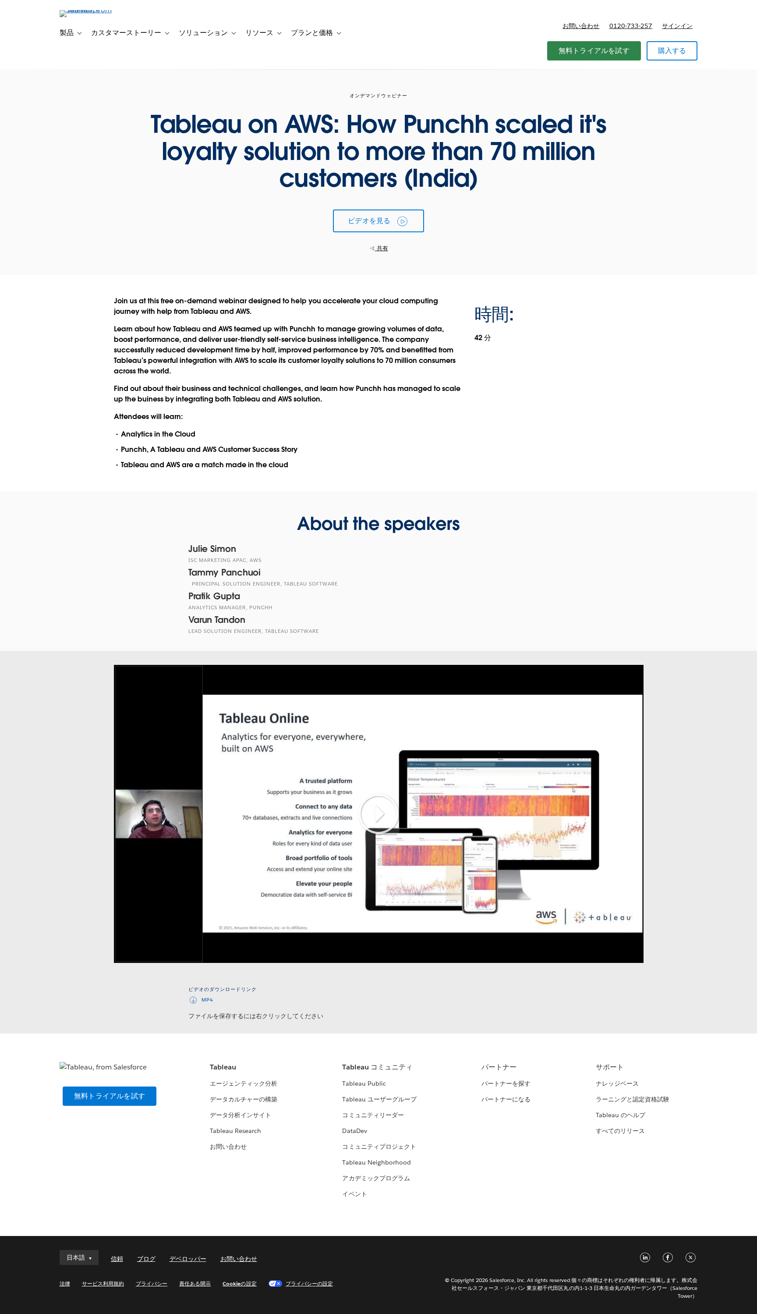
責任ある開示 (195, 1283)
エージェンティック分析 (243, 1083)
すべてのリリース (620, 1131)
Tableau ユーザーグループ (379, 1099)
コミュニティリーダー (372, 1115)
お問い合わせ (580, 26)
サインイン (677, 26)
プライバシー (151, 1283)
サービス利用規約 (103, 1283)
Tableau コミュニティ (377, 1067)
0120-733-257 (630, 26)
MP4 (207, 1000)
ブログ (146, 1259)
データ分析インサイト (240, 1115)
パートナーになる (506, 1099)
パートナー (498, 1067)
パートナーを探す (506, 1083)
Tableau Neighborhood (376, 1162)
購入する (672, 50)
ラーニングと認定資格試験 (632, 1099)
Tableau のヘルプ (620, 1115)
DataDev (354, 1131)
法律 (65, 1283)
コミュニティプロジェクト (379, 1147)
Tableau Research (235, 1131)
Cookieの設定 (239, 1283)
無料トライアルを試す (594, 50)
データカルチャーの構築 (243, 1099)
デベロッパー (188, 1259)
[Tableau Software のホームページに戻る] (97, 9)
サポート (610, 1067)
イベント (354, 1194)
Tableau (223, 1067)
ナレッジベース (617, 1083)
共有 (381, 248)
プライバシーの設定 (309, 1283)
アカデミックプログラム (376, 1178)
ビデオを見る (369, 220)
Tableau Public (364, 1083)
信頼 (117, 1259)
